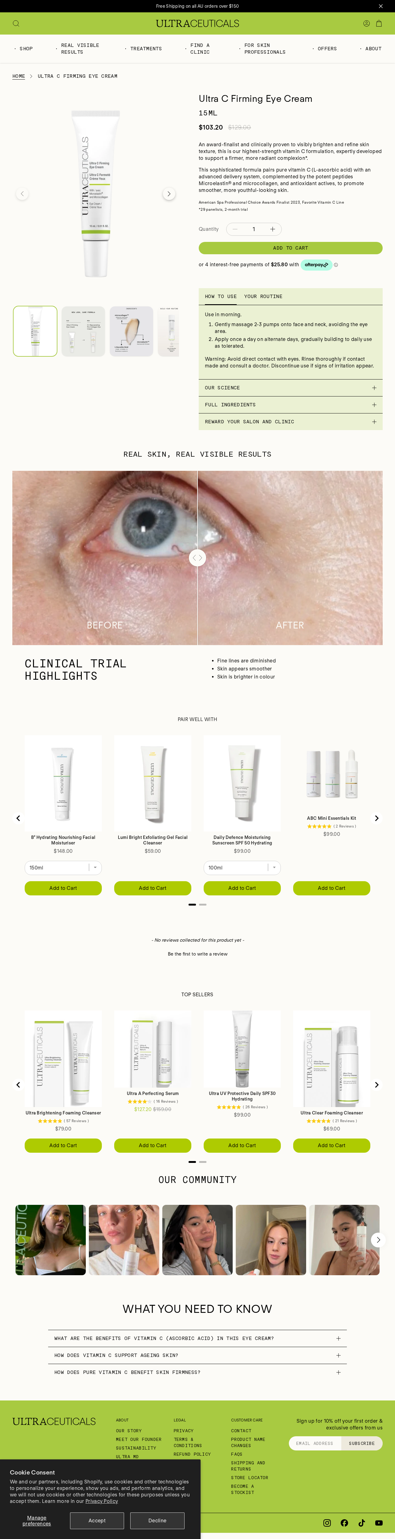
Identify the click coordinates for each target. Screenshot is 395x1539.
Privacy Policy (101, 1501)
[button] (22, 194)
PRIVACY (184, 1430)
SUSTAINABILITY (136, 1448)
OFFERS (327, 49)
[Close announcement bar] (381, 6)
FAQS (237, 1454)
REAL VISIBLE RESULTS (80, 48)
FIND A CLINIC (200, 48)
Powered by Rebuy (197, 913)
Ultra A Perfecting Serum (153, 1093)
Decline (157, 1521)
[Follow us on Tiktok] (361, 1523)
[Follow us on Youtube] (379, 1523)
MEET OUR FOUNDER (139, 1439)
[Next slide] (376, 818)
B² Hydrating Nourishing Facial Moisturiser (63, 840)
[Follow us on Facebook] (344, 1523)
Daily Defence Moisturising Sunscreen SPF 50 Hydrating (242, 840)
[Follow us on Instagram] (327, 1523)
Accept (97, 1521)
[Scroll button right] (378, 1240)
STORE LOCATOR (249, 1477)
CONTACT (241, 1430)
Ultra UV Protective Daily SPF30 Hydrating (242, 1096)
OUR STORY (129, 1430)
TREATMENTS (146, 49)
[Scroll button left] (16, 1240)
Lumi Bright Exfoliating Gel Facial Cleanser (153, 840)
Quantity (209, 229)
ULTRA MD (127, 1456)
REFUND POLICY (192, 1454)
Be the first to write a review (197, 954)
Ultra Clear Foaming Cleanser (332, 1112)
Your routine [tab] (263, 296)
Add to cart (290, 248)
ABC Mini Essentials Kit (331, 818)
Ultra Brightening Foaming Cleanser (63, 1112)
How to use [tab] (221, 296)
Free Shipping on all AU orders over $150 (197, 6)
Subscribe (362, 1443)
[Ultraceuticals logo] (197, 23)
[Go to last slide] (18, 818)
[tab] (192, 905)
